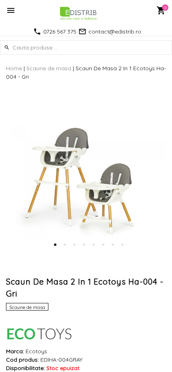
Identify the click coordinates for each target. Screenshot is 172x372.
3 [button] (74, 244)
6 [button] (103, 244)
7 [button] (113, 244)
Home (14, 68)
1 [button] (55, 244)
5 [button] (93, 244)
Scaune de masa (48, 68)
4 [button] (84, 244)
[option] (86, 180)
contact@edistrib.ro (114, 31)
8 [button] (122, 244)
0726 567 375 (59, 31)
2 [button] (65, 244)
